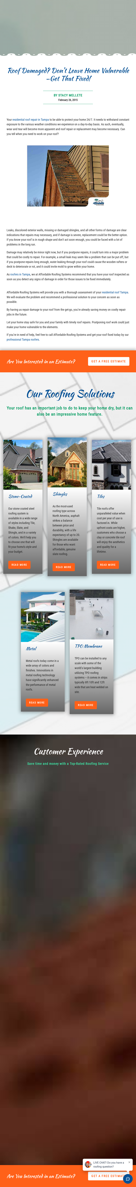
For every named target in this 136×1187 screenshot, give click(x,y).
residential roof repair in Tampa (30, 119)
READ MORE (19, 564)
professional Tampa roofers (23, 339)
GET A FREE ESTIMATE (108, 361)
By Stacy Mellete (68, 95)
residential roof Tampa (115, 292)
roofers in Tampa (20, 274)
